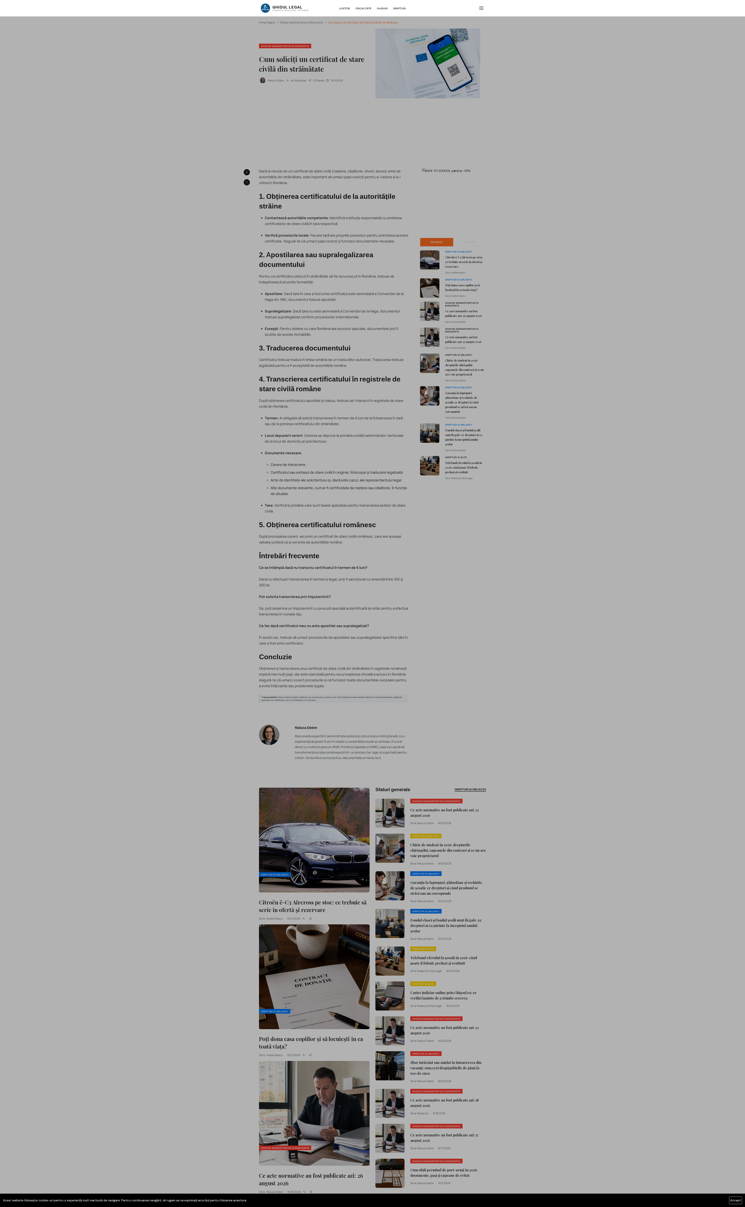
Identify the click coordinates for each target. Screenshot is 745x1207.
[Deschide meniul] (481, 8)
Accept (735, 1200)
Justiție (344, 8)
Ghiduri (382, 8)
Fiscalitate (364, 8)
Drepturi (399, 8)
